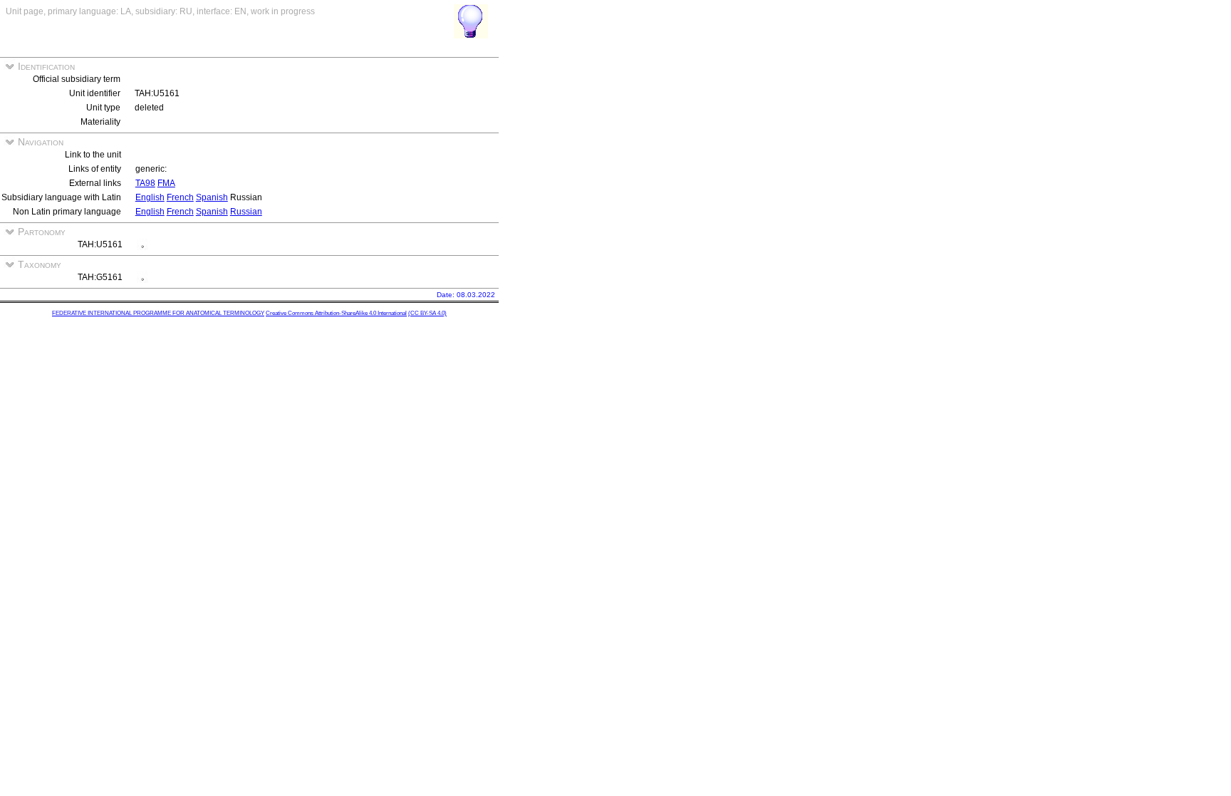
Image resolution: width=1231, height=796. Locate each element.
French (180, 197)
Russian (246, 212)
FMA (166, 183)
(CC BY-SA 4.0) (427, 313)
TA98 (145, 183)
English (150, 197)
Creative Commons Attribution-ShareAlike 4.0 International (336, 313)
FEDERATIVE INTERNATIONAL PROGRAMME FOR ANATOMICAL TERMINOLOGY (158, 313)
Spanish (212, 197)
